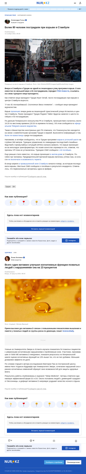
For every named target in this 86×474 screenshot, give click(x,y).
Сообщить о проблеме (54, 462)
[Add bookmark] (76, 441)
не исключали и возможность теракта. (25, 159)
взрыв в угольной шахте (68, 140)
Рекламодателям (73, 462)
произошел (15, 111)
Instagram (72, 240)
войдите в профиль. (67, 221)
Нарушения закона (25, 15)
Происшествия (10, 15)
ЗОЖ (15, 252)
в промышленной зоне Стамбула (33, 164)
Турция (8, 186)
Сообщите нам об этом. (37, 176)
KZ (75, 3)
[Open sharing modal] (54, 440)
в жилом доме (56, 154)
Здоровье (8, 252)
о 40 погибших (65, 150)
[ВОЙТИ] (80, 3)
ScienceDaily (68, 331)
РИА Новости (63, 91)
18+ (14, 186)
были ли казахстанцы (14, 135)
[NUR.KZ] (43, 3)
